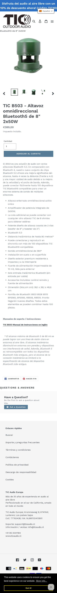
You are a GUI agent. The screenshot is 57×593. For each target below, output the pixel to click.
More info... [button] (41, 581)
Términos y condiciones (18, 450)
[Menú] (52, 21)
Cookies (10, 479)
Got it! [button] (29, 588)
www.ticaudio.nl (13, 536)
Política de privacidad (17, 464)
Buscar (9, 435)
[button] (46, 11)
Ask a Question (17, 407)
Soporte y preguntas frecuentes (23, 442)
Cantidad (8, 141)
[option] (14, 92)
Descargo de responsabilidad (21, 472)
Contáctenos (12, 457)
